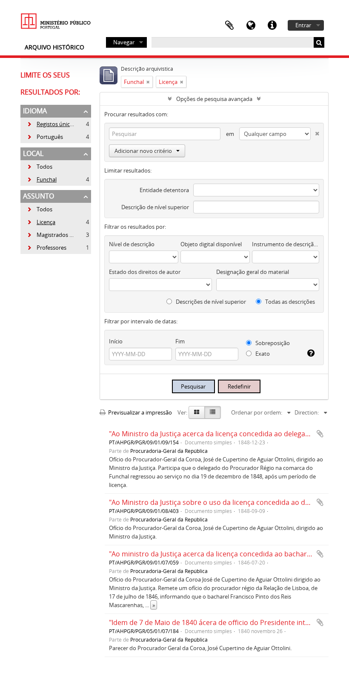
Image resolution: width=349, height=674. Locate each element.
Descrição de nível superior (155, 207)
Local (33, 153)
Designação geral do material (252, 272)
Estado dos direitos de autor (144, 272)
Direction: (307, 412)
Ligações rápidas (272, 25)
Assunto (38, 196)
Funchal (42, 179)
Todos (44, 166)
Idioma (250, 25)
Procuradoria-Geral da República (169, 450)
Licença (41, 222)
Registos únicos (51, 124)
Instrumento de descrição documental (285, 244)
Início (116, 341)
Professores (46, 247)
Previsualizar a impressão (139, 412)
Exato (262, 353)
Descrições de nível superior (210, 301)
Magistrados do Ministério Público (75, 235)
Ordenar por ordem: (256, 412)
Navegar (123, 42)
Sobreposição (272, 343)
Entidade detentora (164, 190)
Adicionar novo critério (143, 151)
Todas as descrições (289, 301)
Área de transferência (229, 25)
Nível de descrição (131, 244)
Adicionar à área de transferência (320, 433)
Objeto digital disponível (211, 244)
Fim (180, 341)
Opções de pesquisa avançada (214, 99)
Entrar (303, 25)
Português (45, 137)
